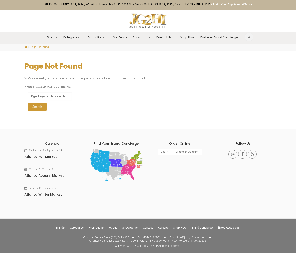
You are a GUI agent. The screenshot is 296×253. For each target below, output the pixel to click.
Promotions (96, 37)
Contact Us (163, 37)
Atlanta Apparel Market (44, 175)
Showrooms (141, 37)
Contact (148, 227)
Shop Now (187, 37)
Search (37, 107)
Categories (71, 37)
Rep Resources (229, 227)
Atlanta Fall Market (40, 156)
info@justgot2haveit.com (191, 237)
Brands (52, 37)
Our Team (120, 37)
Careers (163, 227)
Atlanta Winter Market (43, 194)
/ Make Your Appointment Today (231, 4)
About (113, 227)
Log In (164, 151)
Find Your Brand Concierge (219, 37)
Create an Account (187, 151)
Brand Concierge (202, 227)
